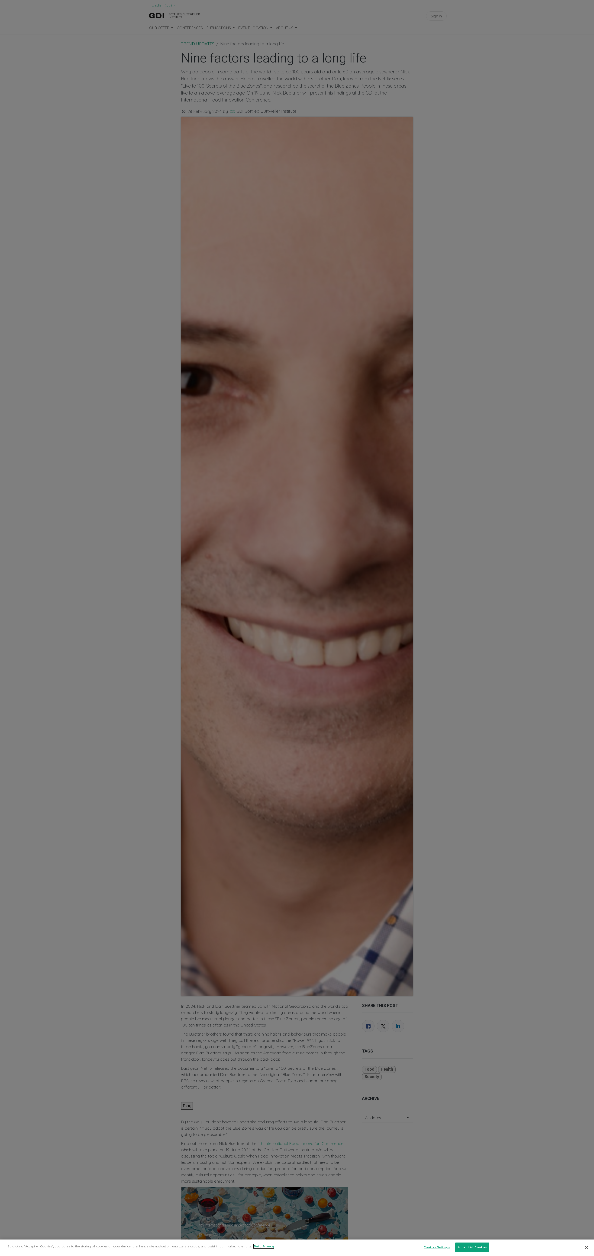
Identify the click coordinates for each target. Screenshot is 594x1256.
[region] (297, 1248)
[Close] (586, 1247)
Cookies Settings (437, 1247)
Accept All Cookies (472, 1247)
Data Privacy (264, 1246)
